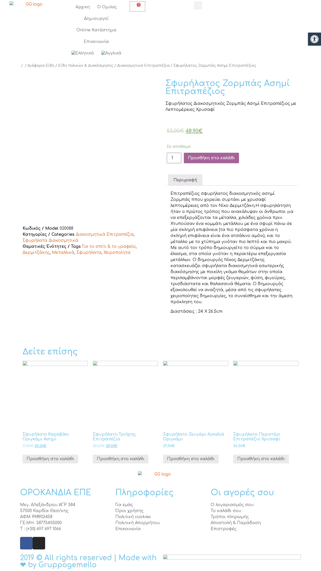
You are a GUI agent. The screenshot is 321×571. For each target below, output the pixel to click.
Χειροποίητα (117, 252)
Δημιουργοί (96, 18)
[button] (314, 39)
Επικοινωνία (96, 41)
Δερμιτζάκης (36, 252)
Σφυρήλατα (88, 252)
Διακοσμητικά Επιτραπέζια (143, 65)
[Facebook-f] (26, 543)
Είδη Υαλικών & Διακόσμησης (85, 65)
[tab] (185, 180)
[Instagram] (39, 543)
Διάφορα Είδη (41, 65)
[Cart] (137, 6)
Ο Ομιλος (107, 7)
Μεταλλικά (63, 252)
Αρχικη (82, 7)
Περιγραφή (185, 180)
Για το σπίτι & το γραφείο (109, 246)
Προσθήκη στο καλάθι (211, 158)
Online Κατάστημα (96, 30)
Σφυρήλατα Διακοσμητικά (50, 240)
